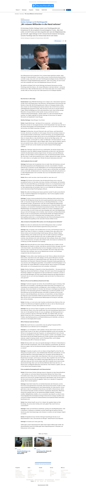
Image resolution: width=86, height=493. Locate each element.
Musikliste (52, 474)
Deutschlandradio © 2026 (43, 485)
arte (45, 481)
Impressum (57, 479)
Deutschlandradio (32, 1)
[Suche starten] (64, 10)
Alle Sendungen (19, 471)
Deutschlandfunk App (32, 474)
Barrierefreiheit (64, 477)
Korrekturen (63, 475)
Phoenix (41, 481)
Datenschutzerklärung (39, 479)
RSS (51, 475)
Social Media (41, 471)
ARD (35, 481)
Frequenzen (30, 477)
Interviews (22, 13)
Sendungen (24, 9)
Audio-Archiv (44, 9)
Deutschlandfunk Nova (52, 1)
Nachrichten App (31, 475)
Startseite (17, 13)
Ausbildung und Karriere (65, 472)
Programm (31, 9)
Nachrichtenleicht (19, 474)
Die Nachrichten (19, 472)
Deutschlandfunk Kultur (42, 1)
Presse (62, 471)
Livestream (30, 470)
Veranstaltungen (53, 472)
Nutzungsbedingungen (49, 479)
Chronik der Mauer (51, 481)
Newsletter (52, 471)
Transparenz (63, 474)
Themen (17, 9)
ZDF (38, 481)
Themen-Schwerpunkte (20, 477)
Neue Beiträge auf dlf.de (20, 475)
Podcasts (37, 9)
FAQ (51, 470)
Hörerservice (41, 470)
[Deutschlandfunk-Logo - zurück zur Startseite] (43, 5)
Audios (29, 471)
